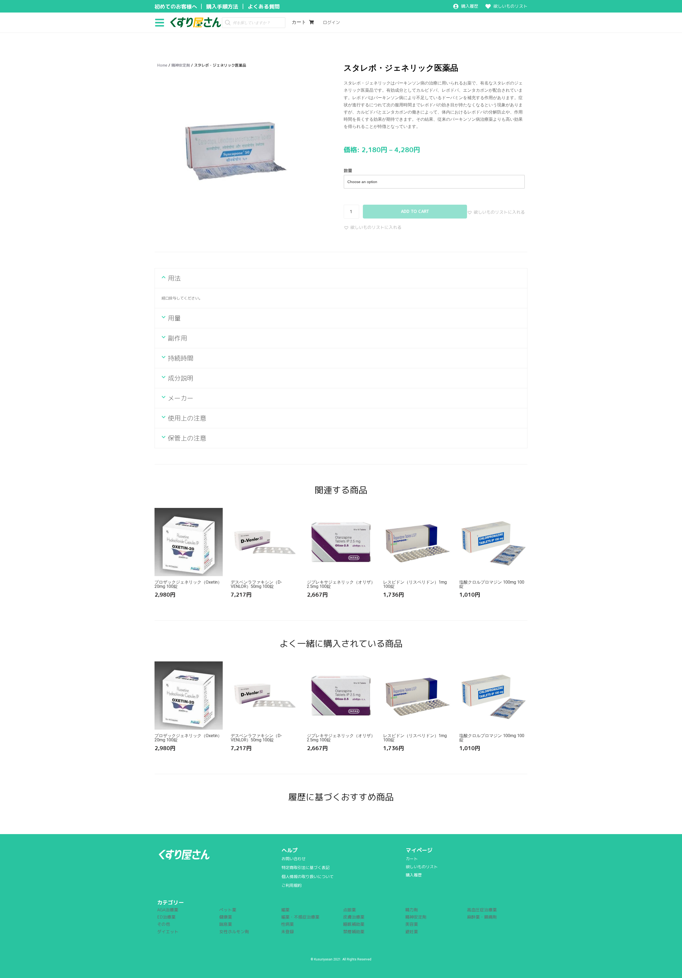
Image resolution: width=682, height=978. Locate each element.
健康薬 (225, 917)
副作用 (177, 338)
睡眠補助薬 (353, 924)
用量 (174, 318)
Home (162, 65)
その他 (163, 924)
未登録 (287, 932)
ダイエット (167, 932)
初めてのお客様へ (176, 6)
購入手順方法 (222, 6)
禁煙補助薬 (353, 932)
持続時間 (180, 358)
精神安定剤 (180, 65)
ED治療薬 (166, 917)
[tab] (341, 278)
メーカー (180, 398)
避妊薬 (411, 932)
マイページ (419, 850)
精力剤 (411, 910)
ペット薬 (227, 910)
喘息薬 (225, 924)
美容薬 (411, 924)
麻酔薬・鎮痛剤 (482, 917)
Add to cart (415, 211)
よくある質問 (264, 6)
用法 (174, 278)
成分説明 (180, 378)
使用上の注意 (187, 418)
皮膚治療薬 (353, 917)
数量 (348, 170)
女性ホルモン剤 (234, 932)
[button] (162, 22)
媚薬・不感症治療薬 (300, 917)
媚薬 (285, 910)
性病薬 (287, 924)
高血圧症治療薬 (482, 910)
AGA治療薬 (167, 910)
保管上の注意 (187, 438)
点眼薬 (349, 910)
